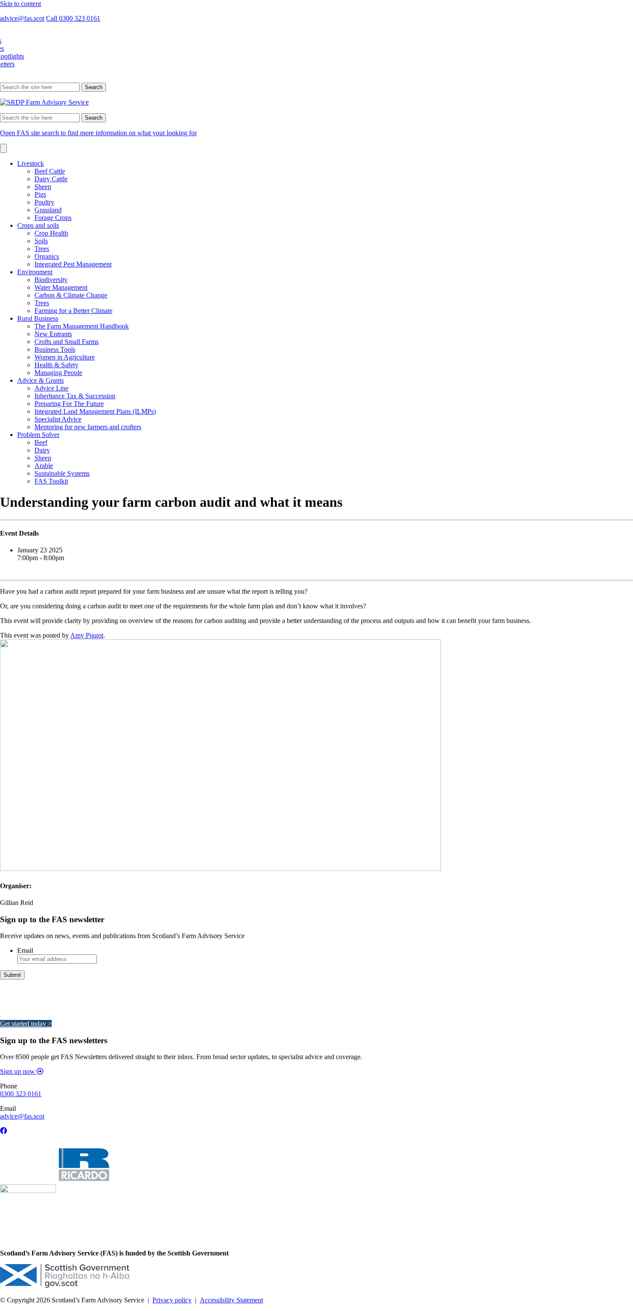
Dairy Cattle (51, 179)
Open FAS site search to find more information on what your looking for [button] (98, 132)
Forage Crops (52, 217)
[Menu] (3, 148)
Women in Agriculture (64, 357)
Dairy (42, 450)
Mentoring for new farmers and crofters (87, 427)
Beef (40, 442)
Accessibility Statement (231, 1300)
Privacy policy (172, 1300)
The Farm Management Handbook (81, 326)
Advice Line (51, 388)
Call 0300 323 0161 (73, 18)
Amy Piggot (86, 635)
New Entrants (53, 334)
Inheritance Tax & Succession (74, 396)
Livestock (30, 163)
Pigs (40, 194)
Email (25, 950)
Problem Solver (38, 434)
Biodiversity (51, 279)
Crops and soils (38, 225)
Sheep (42, 186)
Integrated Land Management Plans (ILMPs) (95, 411)
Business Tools (54, 349)
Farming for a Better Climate (73, 310)
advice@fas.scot (22, 18)
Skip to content (20, 3)
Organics (46, 256)
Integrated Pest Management (73, 264)
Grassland (48, 210)
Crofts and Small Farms (66, 341)
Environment (35, 272)
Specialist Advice (57, 419)
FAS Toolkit (51, 481)
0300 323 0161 (20, 1093)
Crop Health (51, 233)
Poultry (44, 202)
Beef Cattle (49, 171)
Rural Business (37, 318)
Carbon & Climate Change (70, 295)
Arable (43, 465)
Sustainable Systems (62, 473)
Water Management (60, 287)
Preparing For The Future (69, 403)
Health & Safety (56, 365)
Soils (41, 241)
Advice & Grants (40, 380)
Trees (41, 248)
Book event (15, 572)
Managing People (58, 372)
